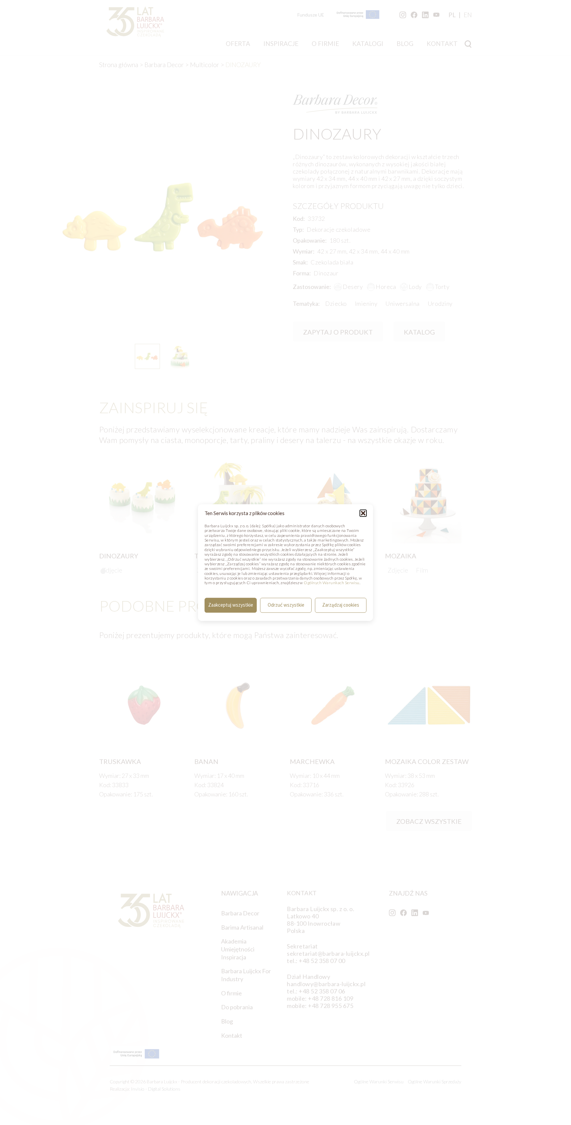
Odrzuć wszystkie (286, 605)
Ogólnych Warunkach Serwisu (331, 583)
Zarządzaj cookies (340, 605)
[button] (363, 513)
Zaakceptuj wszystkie (230, 605)
